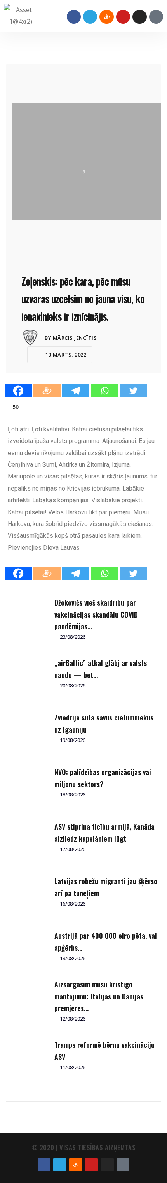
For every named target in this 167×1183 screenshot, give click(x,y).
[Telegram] (90, 17)
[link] (61, 547)
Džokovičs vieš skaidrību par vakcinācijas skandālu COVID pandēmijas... (96, 614)
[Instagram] (139, 17)
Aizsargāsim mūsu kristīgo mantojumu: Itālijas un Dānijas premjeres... (98, 996)
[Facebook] (74, 17)
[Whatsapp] (104, 390)
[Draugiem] (47, 390)
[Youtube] (123, 17)
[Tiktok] (156, 17)
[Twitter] (133, 390)
